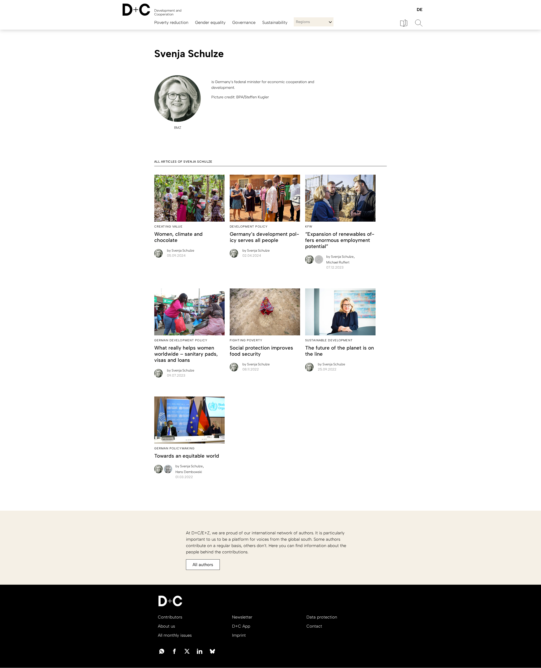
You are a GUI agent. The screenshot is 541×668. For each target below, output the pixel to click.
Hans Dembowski (188, 472)
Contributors (170, 617)
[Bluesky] (212, 651)
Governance (243, 22)
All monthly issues (175, 635)
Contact (314, 626)
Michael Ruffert (338, 262)
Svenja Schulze (180, 250)
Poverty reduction (171, 22)
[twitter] (187, 651)
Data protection (321, 617)
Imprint (239, 635)
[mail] (161, 651)
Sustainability (274, 22)
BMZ (177, 128)
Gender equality (210, 22)
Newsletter (242, 617)
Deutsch (419, 9)
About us (166, 626)
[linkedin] (199, 651)
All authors (203, 564)
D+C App (241, 626)
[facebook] (174, 651)
